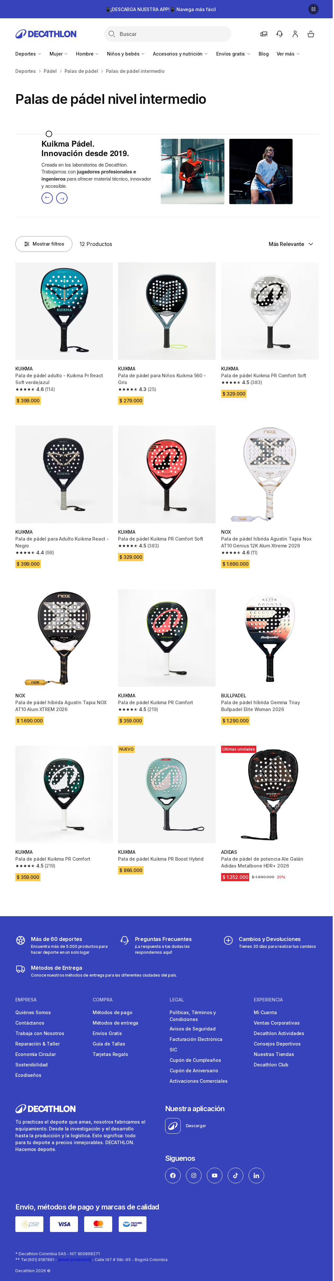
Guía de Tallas (109, 1043)
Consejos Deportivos (277, 1043)
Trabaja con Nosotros (39, 1033)
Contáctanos (29, 1023)
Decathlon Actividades (279, 1033)
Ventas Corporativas (276, 1023)
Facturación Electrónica (196, 1039)
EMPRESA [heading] (26, 999)
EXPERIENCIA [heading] (268, 999)
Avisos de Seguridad (192, 1028)
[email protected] (74, 1259)
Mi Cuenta (265, 1012)
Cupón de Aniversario (194, 1070)
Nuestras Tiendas (274, 1054)
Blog (263, 54)
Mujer (57, 54)
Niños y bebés (124, 54)
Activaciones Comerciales (199, 1081)
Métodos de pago (112, 1012)
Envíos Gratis (107, 1033)
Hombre (85, 54)
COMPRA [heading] (103, 999)
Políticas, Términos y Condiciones (193, 1016)
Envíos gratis (231, 54)
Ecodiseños (28, 1075)
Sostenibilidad (31, 1064)
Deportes (26, 54)
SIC (173, 1049)
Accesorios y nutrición (178, 54)
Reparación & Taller (37, 1043)
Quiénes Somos (33, 1012)
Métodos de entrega (115, 1023)
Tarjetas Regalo (110, 1054)
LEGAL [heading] (177, 999)
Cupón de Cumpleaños (195, 1060)
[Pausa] (313, 9)
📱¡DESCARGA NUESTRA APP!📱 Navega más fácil (160, 9)
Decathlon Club (271, 1064)
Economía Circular (35, 1054)
